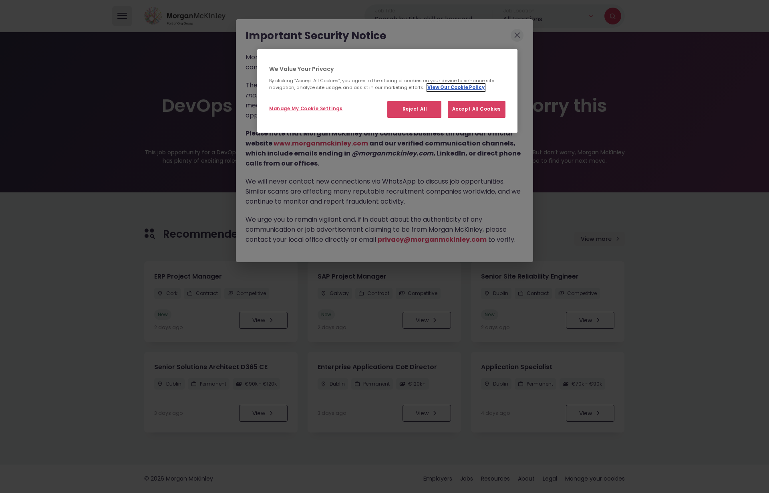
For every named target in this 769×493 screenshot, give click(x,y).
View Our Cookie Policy (456, 87)
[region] (387, 91)
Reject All (415, 109)
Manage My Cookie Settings (305, 108)
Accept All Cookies (476, 109)
